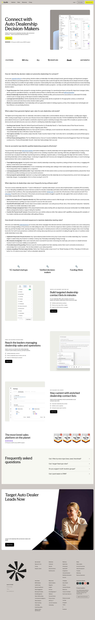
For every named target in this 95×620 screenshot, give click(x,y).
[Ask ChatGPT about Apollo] (78, 583)
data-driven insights (27, 150)
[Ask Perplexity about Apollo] (80, 583)
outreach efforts (16, 78)
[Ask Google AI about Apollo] (88, 583)
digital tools (50, 191)
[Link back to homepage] (5, 2)
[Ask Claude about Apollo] (85, 583)
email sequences (24, 224)
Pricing (30, 2)
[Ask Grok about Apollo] (83, 583)
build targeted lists (69, 92)
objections (8, 193)
